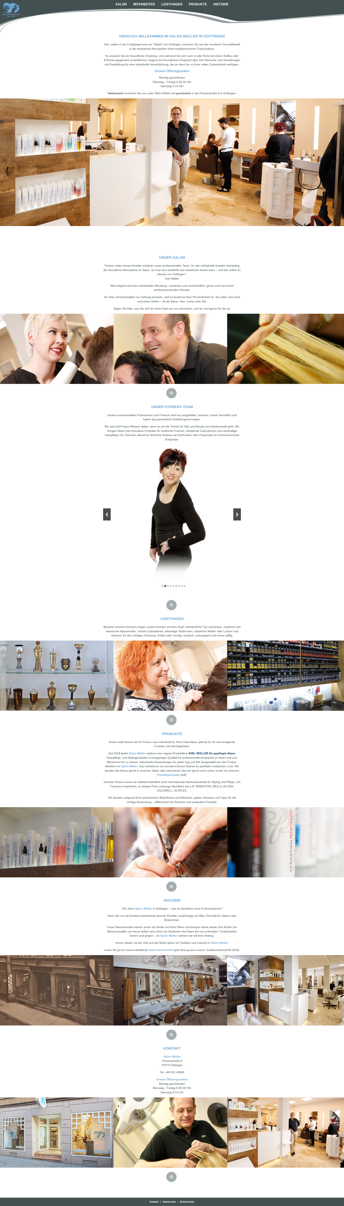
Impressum (169, 1202)
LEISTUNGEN (171, 4)
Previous (107, 514)
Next (237, 514)
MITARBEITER (144, 4)
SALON (121, 4)
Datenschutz (186, 1202)
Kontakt (155, 1202)
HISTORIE (221, 4)
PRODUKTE (198, 4)
